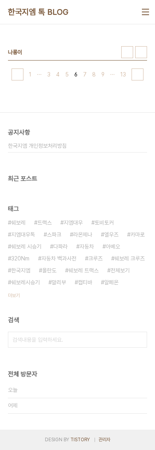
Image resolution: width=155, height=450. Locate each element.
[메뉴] (145, 12)
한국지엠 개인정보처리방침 (37, 146)
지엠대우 (73, 222)
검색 (139, 339)
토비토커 (104, 222)
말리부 (59, 282)
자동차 (86, 246)
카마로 (137, 234)
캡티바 (85, 282)
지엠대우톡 (23, 234)
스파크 (54, 234)
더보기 (14, 295)
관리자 (104, 439)
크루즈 (95, 258)
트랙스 (44, 222)
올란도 (49, 270)
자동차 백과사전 (58, 258)
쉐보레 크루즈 (129, 258)
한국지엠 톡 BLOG (38, 12)
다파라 (60, 246)
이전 (17, 74)
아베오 (113, 246)
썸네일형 (127, 52)
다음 (137, 74)
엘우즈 (111, 234)
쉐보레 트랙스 (83, 270)
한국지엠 (20, 270)
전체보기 (120, 270)
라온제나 (82, 234)
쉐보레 (18, 222)
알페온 (111, 282)
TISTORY (80, 439)
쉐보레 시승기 (26, 246)
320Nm (20, 258)
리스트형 (141, 52)
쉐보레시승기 (25, 282)
